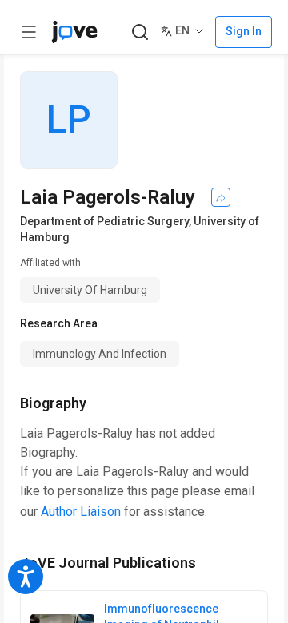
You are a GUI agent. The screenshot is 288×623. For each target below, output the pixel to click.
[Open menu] (29, 32)
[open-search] (139, 32)
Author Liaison (81, 511)
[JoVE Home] (74, 32)
